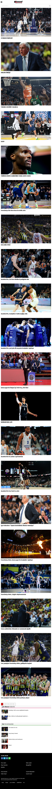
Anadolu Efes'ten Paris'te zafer (10, 491)
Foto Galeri (3, 763)
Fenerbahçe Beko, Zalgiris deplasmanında (13, 594)
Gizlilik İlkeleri (19, 782)
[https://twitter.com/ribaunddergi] (4, 758)
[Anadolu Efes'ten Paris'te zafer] (26, 475)
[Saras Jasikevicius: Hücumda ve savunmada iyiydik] (26, 612)
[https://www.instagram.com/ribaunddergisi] (7, 758)
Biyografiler (28, 765)
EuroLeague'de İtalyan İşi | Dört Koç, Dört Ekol (14, 388)
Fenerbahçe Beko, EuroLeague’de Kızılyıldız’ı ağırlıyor (17, 560)
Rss (24, 782)
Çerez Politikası (12, 782)
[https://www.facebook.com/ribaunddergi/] (2, 758)
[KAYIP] (26, 125)
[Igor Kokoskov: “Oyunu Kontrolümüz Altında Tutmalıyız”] (26, 509)
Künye (3, 782)
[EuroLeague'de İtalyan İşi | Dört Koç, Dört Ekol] (26, 369)
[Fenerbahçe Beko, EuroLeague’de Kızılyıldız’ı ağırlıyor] (26, 544)
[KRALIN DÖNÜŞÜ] (26, 56)
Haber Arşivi (4, 774)
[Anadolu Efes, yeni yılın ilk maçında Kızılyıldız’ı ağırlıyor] (26, 332)
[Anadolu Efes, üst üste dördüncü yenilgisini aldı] (26, 263)
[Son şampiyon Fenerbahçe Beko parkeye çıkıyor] (26, 681)
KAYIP (2, 141)
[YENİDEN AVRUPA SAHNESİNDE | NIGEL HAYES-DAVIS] (26, 160)
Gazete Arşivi (29, 774)
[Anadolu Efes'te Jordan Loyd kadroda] (26, 440)
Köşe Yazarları (4, 765)
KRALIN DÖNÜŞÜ (5, 72)
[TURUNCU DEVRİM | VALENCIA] (26, 91)
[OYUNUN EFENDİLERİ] (26, 22)
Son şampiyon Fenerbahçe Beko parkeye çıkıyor (15, 698)
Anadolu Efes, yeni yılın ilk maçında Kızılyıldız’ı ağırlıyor (17, 348)
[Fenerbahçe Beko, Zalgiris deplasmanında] (26, 578)
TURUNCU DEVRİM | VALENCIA (9, 107)
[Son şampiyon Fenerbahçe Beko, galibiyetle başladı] (26, 647)
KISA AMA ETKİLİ (5, 245)
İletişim (6, 782)
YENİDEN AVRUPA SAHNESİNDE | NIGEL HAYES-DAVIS (16, 176)
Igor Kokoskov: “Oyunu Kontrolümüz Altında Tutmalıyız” (17, 525)
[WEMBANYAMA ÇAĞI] (26, 406)
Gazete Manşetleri (30, 771)
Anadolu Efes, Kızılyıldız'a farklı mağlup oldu (14, 314)
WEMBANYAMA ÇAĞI (6, 422)
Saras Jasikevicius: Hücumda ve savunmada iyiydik (15, 629)
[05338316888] (9, 758)
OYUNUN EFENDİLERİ (6, 38)
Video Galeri (29, 763)
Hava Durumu (4, 771)
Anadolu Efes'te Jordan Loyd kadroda (12, 456)
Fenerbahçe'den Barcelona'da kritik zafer (13, 210)
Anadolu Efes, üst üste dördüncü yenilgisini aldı (15, 279)
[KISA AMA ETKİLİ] (26, 228)
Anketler (3, 767)
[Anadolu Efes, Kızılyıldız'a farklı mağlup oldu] (26, 297)
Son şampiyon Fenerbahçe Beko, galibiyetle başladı (16, 663)
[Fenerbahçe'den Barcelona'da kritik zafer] (26, 194)
